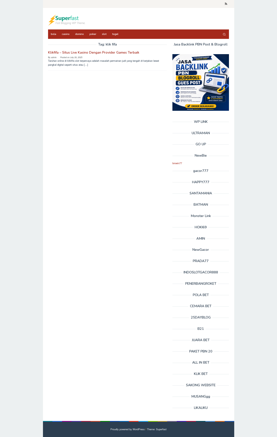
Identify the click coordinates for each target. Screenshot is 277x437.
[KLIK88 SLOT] (67, 20)
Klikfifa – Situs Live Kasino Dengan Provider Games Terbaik (93, 52)
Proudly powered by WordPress (127, 429)
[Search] (224, 34)
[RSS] (226, 4)
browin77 (177, 163)
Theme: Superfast (157, 429)
